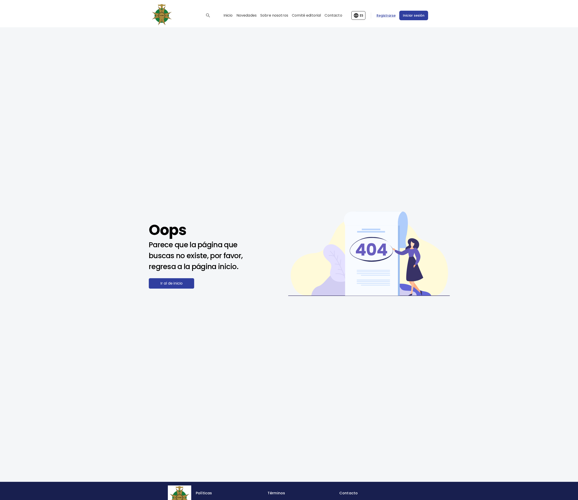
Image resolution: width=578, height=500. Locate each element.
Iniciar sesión (413, 15)
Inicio (228, 15)
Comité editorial (306, 15)
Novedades (246, 15)
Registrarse (386, 15)
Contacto (333, 15)
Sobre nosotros (274, 15)
